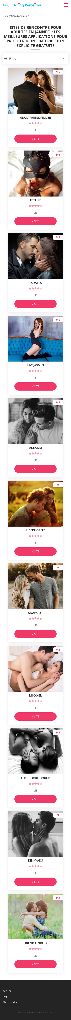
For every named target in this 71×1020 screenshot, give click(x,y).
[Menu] (66, 5)
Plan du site (10, 1002)
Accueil (7, 991)
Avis (5, 996)
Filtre (12, 58)
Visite (35, 138)
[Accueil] (22, 5)
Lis (35, 130)
